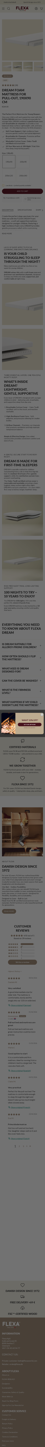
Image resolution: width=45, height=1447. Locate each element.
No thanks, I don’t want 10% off (29, 727)
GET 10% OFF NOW (30, 724)
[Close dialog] (42, 714)
